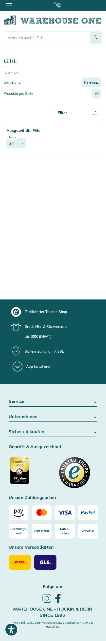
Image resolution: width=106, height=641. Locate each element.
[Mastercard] (42, 512)
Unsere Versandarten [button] (31, 547)
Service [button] (16, 401)
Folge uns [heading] (53, 586)
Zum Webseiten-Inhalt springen (25, 2)
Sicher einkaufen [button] (26, 431)
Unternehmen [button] (23, 416)
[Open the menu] (9, 5)
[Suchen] (96, 37)
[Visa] (65, 512)
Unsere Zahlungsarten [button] (32, 497)
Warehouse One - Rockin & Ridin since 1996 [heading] (52, 612)
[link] (47, 602)
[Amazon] (18, 512)
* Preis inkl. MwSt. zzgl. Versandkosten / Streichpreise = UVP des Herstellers (52, 624)
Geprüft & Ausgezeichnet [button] (35, 446)
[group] (52, 312)
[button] (16, 143)
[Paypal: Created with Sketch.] (88, 512)
